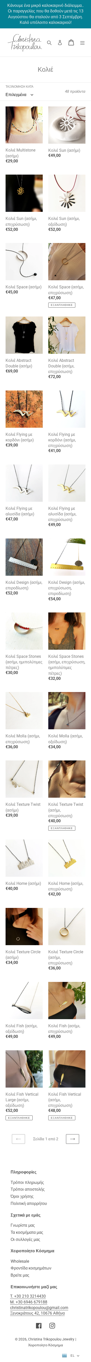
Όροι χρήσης (22, 1196)
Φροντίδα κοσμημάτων (31, 1268)
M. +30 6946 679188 (28, 1302)
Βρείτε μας (20, 1275)
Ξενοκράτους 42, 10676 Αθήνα (37, 1313)
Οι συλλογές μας (25, 1239)
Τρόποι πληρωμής (27, 1182)
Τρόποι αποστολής (28, 1189)
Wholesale (20, 1261)
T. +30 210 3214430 (28, 1296)
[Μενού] (82, 42)
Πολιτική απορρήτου (29, 1203)
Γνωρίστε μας (23, 1225)
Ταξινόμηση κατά (19, 86)
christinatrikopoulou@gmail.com (39, 1307)
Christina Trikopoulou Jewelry (51, 1339)
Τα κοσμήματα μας (27, 1232)
